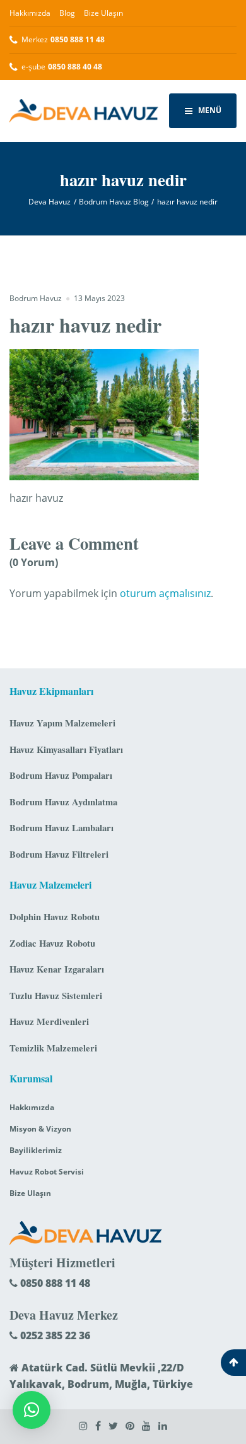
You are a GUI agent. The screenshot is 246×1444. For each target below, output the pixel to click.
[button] (31, 1410)
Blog (67, 13)
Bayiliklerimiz (35, 1150)
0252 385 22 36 (54, 1335)
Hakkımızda (29, 13)
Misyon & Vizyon (40, 1128)
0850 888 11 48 (54, 1283)
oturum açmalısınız (165, 593)
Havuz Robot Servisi (46, 1171)
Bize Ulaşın (103, 13)
